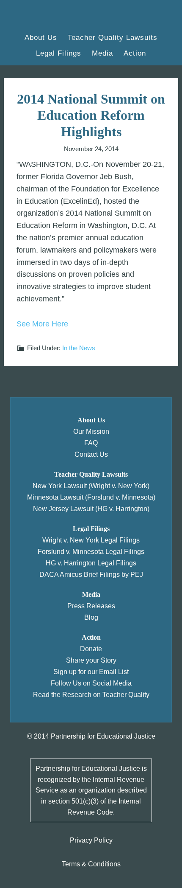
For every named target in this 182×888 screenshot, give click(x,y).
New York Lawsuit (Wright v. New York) (91, 485)
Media (91, 594)
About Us (91, 420)
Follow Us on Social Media (91, 683)
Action (91, 637)
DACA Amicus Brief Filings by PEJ (91, 574)
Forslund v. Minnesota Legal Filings (91, 551)
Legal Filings (91, 528)
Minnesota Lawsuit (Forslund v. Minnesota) (91, 497)
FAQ (91, 443)
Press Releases (91, 606)
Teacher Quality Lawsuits (91, 474)
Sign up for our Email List (91, 671)
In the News (78, 347)
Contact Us (91, 454)
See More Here (42, 324)
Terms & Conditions (91, 864)
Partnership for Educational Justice (53, 16)
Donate (91, 648)
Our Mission (91, 431)
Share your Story (91, 660)
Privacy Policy (91, 840)
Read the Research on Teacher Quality (91, 694)
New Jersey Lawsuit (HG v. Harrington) (91, 508)
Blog (91, 617)
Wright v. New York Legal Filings (91, 540)
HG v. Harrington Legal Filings (91, 563)
